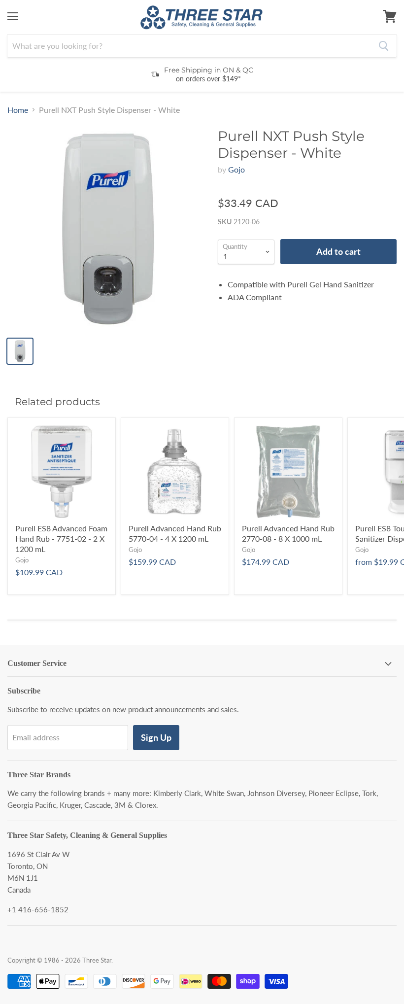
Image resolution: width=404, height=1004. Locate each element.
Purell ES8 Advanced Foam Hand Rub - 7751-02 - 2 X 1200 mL (61, 538)
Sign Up (156, 737)
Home (17, 109)
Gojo (236, 169)
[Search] (383, 46)
